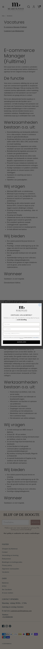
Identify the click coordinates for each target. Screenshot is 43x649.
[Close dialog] (40, 305)
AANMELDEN (21, 342)
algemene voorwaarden (28, 337)
